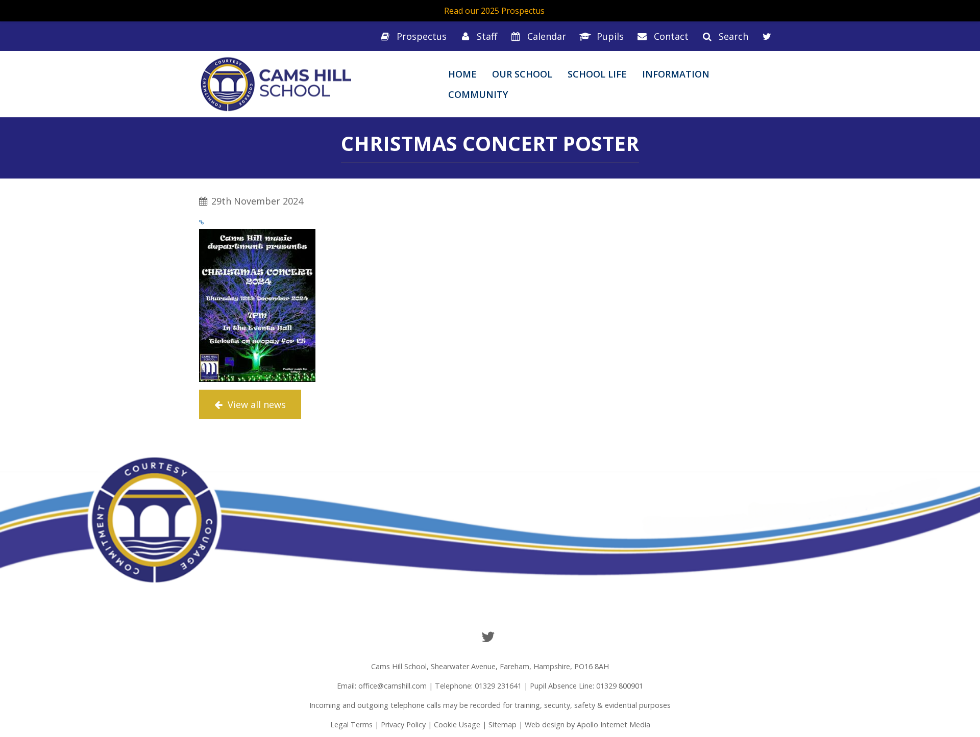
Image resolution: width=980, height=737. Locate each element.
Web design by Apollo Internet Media (587, 724)
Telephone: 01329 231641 (478, 686)
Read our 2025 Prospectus (494, 10)
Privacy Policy (403, 724)
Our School (522, 74)
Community (478, 94)
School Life (597, 74)
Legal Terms (351, 724)
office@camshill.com (392, 686)
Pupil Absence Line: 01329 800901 (586, 686)
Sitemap (502, 724)
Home (462, 74)
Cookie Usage (457, 724)
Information (675, 74)
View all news (255, 404)
